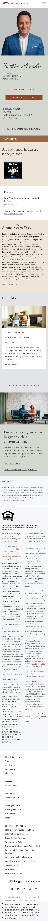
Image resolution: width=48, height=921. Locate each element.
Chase (7, 818)
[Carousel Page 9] (38, 385)
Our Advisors (10, 765)
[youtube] (36, 889)
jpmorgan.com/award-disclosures (13, 500)
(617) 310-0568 (12, 463)
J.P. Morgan (10, 814)
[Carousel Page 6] (27, 385)
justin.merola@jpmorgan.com (24, 128)
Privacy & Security (12, 897)
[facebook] (26, 889)
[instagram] (32, 889)
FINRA (34, 664)
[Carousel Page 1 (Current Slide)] (9, 385)
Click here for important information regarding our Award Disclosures (24, 212)
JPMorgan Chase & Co (14, 810)
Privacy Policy (8, 918)
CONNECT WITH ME (24, 97)
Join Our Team (11, 785)
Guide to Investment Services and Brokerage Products (11, 556)
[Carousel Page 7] (31, 385)
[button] (45, 903)
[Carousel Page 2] (13, 385)
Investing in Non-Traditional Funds (20, 861)
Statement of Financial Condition (19, 830)
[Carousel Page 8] (34, 385)
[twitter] (20, 889)
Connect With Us (12, 798)
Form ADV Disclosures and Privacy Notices (24, 846)
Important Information (34, 716)
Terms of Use (30, 897)
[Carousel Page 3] (17, 385)
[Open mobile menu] (44, 3)
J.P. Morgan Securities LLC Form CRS (11, 551)
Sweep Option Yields (14, 842)
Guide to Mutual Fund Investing (18, 857)
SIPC (43, 664)
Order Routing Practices (15, 838)
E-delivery (9, 869)
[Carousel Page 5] (24, 385)
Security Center (12, 865)
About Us (9, 773)
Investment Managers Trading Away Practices (20, 851)
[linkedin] (14, 889)
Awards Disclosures (13, 873)
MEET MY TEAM (22, 89)
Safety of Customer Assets (16, 834)
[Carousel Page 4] (20, 385)
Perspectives (10, 769)
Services (9, 761)
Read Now (11, 364)
